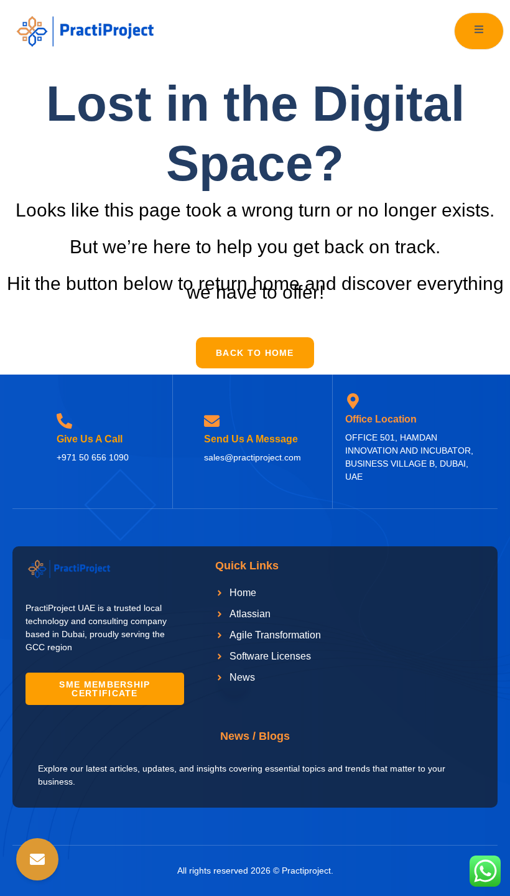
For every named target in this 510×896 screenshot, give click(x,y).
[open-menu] (479, 31)
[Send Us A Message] (212, 421)
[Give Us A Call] (64, 421)
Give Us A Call (90, 439)
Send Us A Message (251, 439)
